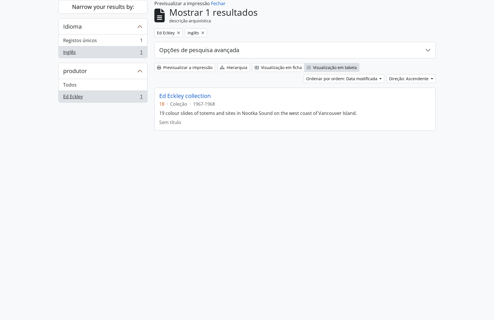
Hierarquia (236, 67)
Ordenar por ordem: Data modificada (342, 78)
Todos (70, 85)
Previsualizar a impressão (187, 67)
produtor (75, 71)
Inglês (103, 53)
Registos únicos (103, 41)
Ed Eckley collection (185, 96)
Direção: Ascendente (409, 78)
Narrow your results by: (103, 7)
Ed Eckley (103, 97)
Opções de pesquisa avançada (199, 50)
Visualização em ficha (281, 67)
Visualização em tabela (334, 67)
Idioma (72, 26)
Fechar (218, 3)
